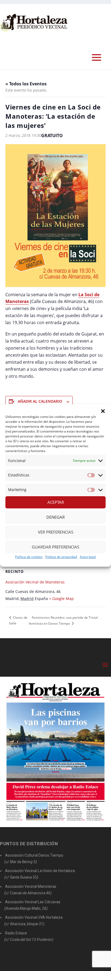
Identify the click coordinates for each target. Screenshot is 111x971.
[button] (103, 411)
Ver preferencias (55, 532)
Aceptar (55, 502)
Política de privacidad (61, 556)
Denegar (55, 517)
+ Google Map (61, 598)
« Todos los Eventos (26, 84)
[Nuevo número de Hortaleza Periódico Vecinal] (55, 752)
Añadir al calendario (40, 401)
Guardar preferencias (55, 547)
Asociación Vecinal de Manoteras (35, 582)
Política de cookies (29, 556)
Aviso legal (88, 556)
